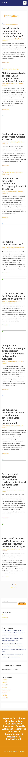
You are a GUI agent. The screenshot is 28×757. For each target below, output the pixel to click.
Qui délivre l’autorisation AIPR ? (12, 243)
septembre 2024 (6, 690)
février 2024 (5, 698)
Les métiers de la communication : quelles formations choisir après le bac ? (12, 32)
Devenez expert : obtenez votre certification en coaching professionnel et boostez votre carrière (14, 481)
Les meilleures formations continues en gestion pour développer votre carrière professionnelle (13, 416)
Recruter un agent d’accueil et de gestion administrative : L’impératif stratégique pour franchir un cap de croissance (13, 633)
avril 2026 (4, 682)
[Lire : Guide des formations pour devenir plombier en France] (14, 123)
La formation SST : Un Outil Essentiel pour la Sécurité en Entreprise (13, 296)
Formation (20, 39)
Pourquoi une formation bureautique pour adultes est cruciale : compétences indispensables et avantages (13, 352)
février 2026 (5, 685)
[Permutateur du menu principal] (25, 3)
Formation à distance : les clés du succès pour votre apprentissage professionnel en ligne (13, 542)
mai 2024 (4, 695)
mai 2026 (4, 679)
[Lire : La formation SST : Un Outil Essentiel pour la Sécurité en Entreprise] (14, 284)
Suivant (14, 587)
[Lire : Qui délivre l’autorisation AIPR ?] (14, 230)
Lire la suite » (5, 62)
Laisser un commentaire (8, 39)
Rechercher (5, 601)
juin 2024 (4, 692)
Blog (16, 39)
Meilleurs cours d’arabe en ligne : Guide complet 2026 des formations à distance (14, 77)
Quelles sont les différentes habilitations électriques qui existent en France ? (14, 183)
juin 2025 (4, 687)
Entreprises (21, 247)
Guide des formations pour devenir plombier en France (13, 137)
